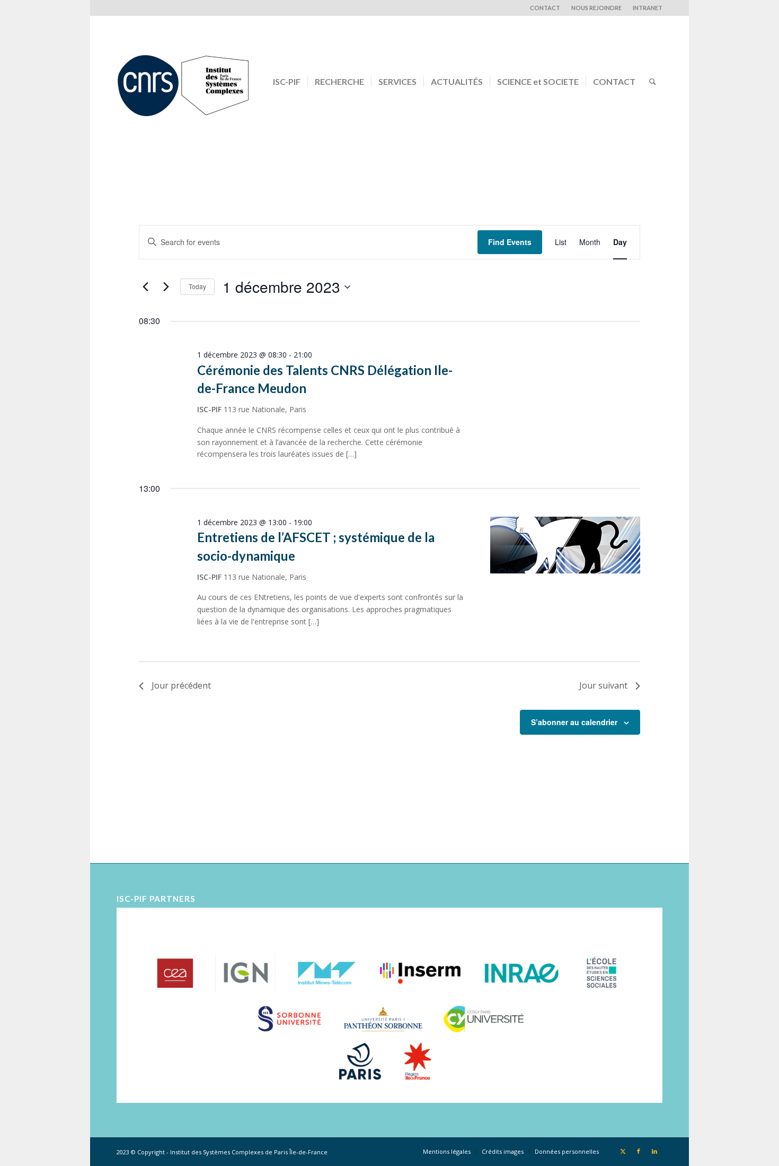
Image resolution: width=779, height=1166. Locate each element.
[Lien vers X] (623, 1151)
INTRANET (647, 7)
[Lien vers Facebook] (639, 1151)
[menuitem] (545, 8)
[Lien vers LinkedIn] (654, 1151)
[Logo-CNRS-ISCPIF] (183, 81)
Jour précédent (181, 685)
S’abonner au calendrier (574, 722)
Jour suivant (603, 685)
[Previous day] (145, 287)
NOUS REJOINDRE (596, 7)
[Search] (652, 81)
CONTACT (545, 7)
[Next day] (166, 287)
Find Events (510, 242)
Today (197, 286)
